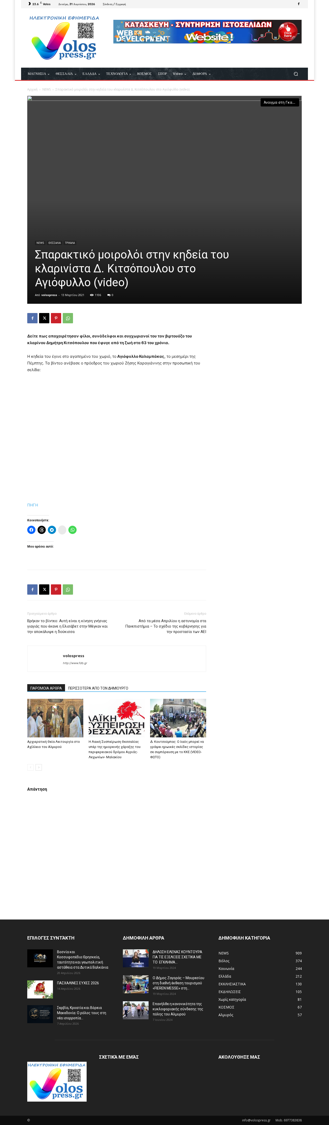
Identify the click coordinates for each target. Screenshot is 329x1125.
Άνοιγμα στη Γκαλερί (281, 102)
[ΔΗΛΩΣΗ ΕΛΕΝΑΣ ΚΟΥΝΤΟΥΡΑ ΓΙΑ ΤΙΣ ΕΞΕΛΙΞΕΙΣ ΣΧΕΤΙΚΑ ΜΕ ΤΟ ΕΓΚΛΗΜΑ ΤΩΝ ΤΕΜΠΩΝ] (136, 958)
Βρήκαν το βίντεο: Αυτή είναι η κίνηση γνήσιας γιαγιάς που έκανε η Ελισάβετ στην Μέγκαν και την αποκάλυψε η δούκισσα (67, 626)
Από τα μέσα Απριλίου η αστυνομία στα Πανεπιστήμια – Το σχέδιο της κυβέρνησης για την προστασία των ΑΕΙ (165, 626)
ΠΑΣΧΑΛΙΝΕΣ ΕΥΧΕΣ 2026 (78, 983)
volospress (49, 295)
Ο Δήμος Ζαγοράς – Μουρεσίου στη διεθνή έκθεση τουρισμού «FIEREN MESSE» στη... (178, 983)
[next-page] (38, 767)
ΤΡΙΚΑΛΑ (70, 243)
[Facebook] (299, 4)
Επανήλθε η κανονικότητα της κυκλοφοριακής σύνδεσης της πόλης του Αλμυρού (178, 1009)
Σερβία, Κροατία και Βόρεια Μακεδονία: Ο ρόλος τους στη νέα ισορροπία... (81, 1013)
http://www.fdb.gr (75, 663)
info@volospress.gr (256, 1120)
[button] (296, 74)
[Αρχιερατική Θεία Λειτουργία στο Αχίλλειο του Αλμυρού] (55, 718)
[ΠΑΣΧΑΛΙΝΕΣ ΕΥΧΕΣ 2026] (40, 989)
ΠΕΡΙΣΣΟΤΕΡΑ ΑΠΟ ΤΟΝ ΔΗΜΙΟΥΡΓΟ (98, 688)
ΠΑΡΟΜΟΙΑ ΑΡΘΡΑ (46, 688)
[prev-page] (30, 767)
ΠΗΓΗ (32, 505)
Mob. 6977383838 (289, 1120)
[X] (44, 318)
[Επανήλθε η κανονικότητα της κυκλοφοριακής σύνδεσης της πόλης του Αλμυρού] (136, 1010)
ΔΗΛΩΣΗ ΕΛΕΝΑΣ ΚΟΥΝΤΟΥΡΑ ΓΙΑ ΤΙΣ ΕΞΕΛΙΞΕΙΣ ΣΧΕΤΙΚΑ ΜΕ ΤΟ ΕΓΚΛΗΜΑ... (177, 957)
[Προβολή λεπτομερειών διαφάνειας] (207, 31)
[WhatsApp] (68, 318)
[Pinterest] (56, 318)
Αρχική (32, 89)
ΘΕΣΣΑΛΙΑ (54, 243)
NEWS (46, 89)
